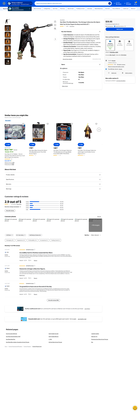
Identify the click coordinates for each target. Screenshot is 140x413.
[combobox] (73, 3)
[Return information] (125, 26)
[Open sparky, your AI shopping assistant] (135, 408)
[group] (67, 26)
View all (99, 216)
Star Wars (62, 20)
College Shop (47, 8)
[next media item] (55, 39)
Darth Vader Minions (53, 336)
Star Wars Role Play (10, 339)
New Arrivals (71, 8)
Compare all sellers (120, 80)
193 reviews (19, 204)
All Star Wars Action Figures (55, 342)
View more (65, 86)
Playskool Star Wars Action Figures (99, 339)
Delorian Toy (94, 336)
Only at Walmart (116, 8)
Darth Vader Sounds (53, 333)
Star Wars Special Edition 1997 (13, 336)
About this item (10, 169)
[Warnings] (100, 189)
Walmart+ (133, 8)
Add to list (113, 73)
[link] (95, 225)
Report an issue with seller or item (116, 66)
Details (120, 69)
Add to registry (128, 73)
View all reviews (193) (53, 300)
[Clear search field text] (106, 3)
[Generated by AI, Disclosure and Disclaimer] (100, 59)
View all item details (67, 59)
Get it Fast (55, 8)
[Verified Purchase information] (34, 249)
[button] (118, 3)
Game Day (89, 8)
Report (35, 260)
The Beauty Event (80, 8)
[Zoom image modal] (55, 28)
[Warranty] (100, 184)
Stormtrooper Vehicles (11, 333)
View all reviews (10, 210)
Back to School (37, 8)
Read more (22, 275)
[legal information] (118, 24)
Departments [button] (6, 8)
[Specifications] (100, 179)
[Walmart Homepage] (4, 3)
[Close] (30, 8)
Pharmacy (62, 8)
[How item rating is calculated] (20, 206)
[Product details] (100, 174)
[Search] (109, 3)
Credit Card (125, 8)
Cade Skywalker (95, 333)
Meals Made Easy (99, 8)
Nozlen (113, 60)
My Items (107, 8)
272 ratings (72, 26)
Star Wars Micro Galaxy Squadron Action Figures (17, 342)
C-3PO (50, 339)
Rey (92, 342)
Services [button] (16, 8)
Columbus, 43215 (114, 52)
